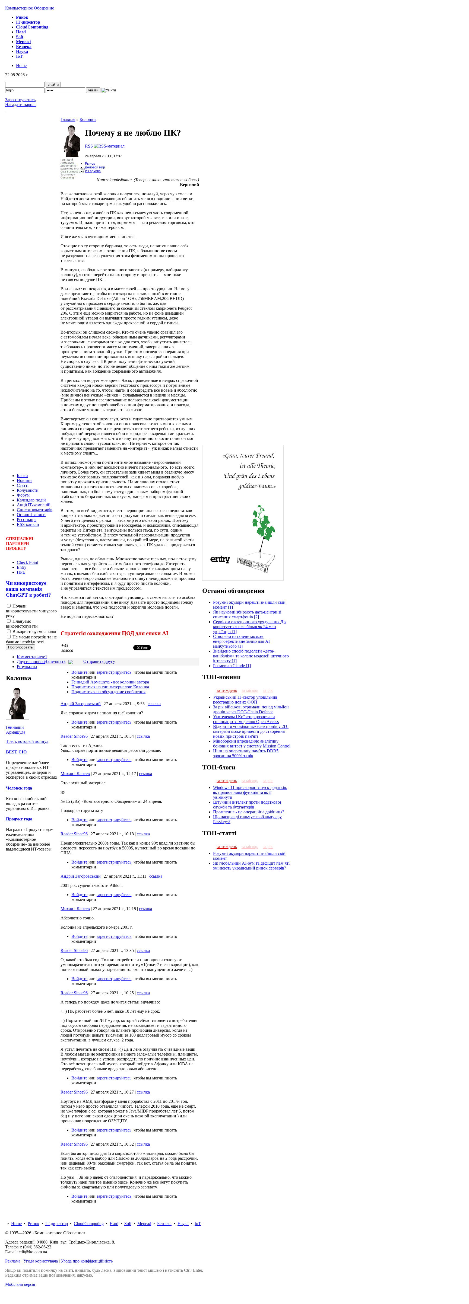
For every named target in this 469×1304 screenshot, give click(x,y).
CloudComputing (89, 1223)
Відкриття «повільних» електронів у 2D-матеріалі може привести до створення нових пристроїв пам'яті (251, 731)
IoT (198, 1223)
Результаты (27, 666)
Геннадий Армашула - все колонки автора (110, 682)
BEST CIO (16, 752)
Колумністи (28, 490)
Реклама (12, 1261)
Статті (22, 485)
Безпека (164, 1223)
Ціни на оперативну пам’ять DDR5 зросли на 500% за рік (245, 753)
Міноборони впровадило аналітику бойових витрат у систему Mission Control (251, 743)
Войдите (79, 672)
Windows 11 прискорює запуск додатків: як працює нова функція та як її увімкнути (250, 792)
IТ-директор (56, 1223)
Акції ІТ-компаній (33, 505)
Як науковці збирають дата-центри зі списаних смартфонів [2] (247, 614)
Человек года (19, 788)
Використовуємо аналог (34, 631)
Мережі (144, 1223)
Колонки (88, 119)
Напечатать (54, 661)
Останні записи (31, 514)
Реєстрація (26, 519)
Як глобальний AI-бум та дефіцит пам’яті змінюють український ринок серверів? (251, 865)
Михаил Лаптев (75, 773)
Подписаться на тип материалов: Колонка (110, 687)
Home (21, 65)
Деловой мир (95, 167)
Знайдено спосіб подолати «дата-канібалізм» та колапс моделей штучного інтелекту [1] (251, 656)
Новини (24, 480)
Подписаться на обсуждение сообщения (108, 691)
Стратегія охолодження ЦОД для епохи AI (114, 633)
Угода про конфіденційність (87, 1261)
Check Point (27, 562)
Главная (68, 119)
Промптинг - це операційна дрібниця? (248, 812)
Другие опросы (31, 661)
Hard (114, 1223)
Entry (21, 567)
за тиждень (227, 690)
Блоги (22, 475)
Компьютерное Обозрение (29, 8)
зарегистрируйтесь (114, 672)
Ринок (33, 1223)
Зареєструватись (20, 99)
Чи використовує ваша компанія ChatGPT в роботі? (28, 589)
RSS (89, 146)
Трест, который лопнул (27, 741)
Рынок (90, 163)
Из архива (93, 171)
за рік (268, 690)
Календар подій (31, 500)
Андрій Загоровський (81, 703)
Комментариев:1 (32, 656)
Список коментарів (34, 509)
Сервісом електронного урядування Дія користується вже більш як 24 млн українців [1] (249, 626)
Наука (183, 1223)
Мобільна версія (20, 1284)
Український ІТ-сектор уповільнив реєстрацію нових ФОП (245, 699)
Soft (127, 1223)
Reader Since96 (74, 736)
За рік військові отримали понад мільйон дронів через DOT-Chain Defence (251, 709)
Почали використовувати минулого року (31, 611)
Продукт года (19, 819)
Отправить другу (99, 661)
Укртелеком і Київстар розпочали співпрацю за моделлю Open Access (246, 719)
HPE (21, 572)
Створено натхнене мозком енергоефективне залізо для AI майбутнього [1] (241, 641)
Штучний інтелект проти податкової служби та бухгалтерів (247, 804)
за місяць (250, 690)
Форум (23, 495)
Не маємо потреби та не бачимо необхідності (31, 639)
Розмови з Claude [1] (232, 665)
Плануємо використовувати (22, 623)
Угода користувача (40, 1261)
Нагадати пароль (20, 104)
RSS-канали (28, 524)
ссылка (154, 703)
